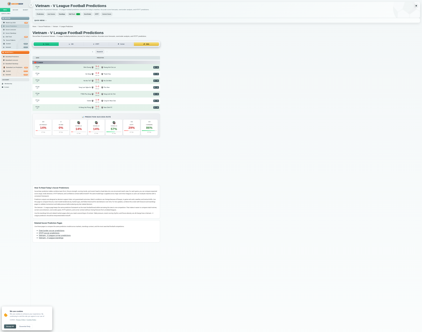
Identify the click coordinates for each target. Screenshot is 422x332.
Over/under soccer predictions (51, 230)
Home (34, 26)
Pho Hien (107, 87)
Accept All (10, 326)
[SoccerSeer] (15, 4)
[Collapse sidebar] (31, 5)
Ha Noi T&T (87, 80)
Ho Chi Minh (108, 80)
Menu (5, 10)
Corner (122, 44)
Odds (147, 44)
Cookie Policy (31, 320)
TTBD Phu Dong (86, 94)
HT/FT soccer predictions (49, 233)
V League (40, 62)
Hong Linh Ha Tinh (110, 94)
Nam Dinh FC (108, 107)
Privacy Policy (20, 320)
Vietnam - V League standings (51, 237)
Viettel (89, 101)
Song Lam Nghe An (85, 87)
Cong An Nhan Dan (110, 101)
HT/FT (97, 44)
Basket (25, 10)
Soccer (15, 10)
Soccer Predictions (44, 26)
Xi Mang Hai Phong (85, 107)
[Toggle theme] (416, 6)
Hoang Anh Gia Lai (110, 67)
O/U (72, 44)
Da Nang (88, 74)
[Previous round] (93, 52)
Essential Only (24, 326)
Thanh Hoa (107, 74)
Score (47, 44)
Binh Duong (87, 67)
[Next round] (107, 52)
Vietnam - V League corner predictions (55, 235)
